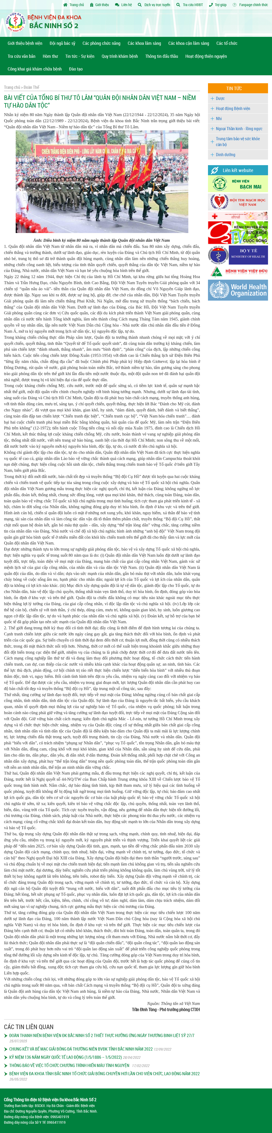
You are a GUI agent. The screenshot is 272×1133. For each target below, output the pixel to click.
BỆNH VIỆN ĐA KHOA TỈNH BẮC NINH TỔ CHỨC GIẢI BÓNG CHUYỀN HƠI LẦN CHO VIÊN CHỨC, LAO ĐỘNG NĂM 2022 (104, 1074)
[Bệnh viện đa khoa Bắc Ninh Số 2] (45, 23)
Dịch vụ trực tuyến (157, 4)
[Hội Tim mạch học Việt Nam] (238, 209)
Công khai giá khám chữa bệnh (35, 69)
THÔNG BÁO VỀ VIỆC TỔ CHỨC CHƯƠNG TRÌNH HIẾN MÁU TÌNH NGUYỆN (70, 1065)
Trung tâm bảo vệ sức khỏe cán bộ (238, 142)
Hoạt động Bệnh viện (233, 108)
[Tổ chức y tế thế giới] (238, 299)
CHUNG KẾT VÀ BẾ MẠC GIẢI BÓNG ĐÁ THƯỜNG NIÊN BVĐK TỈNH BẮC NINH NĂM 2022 (81, 1049)
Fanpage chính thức (253, 4)
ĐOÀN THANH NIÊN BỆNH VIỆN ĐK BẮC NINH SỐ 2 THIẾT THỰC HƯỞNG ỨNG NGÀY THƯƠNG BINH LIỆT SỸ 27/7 (101, 1035)
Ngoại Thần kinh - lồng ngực (239, 128)
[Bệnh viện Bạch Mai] (238, 190)
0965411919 (56, 1122)
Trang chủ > (13, 87)
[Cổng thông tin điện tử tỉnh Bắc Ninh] (238, 218)
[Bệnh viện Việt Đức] (238, 276)
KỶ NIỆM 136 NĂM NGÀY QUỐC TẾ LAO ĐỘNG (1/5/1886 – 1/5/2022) (65, 1057)
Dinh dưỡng (225, 154)
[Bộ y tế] (238, 263)
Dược (220, 98)
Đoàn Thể (31, 87)
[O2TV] (238, 242)
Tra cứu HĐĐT (192, 4)
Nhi (219, 118)
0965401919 (59, 1116)
